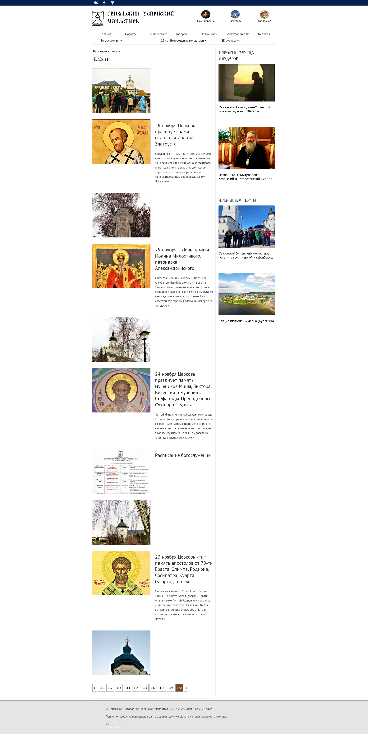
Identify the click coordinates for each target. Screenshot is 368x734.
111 (101, 688)
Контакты (263, 34)
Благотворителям (237, 34)
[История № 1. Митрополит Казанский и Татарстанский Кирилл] (247, 148)
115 (136, 688)
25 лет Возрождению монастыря (182, 40)
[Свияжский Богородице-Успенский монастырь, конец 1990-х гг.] (247, 82)
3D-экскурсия (231, 40)
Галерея (181, 34)
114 (127, 688)
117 (153, 688)
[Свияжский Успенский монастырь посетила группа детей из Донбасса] (247, 226)
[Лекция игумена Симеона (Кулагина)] (247, 294)
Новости (130, 34)
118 (162, 688)
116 (144, 688)
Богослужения (109, 40)
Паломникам (209, 34)
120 (179, 688)
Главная (105, 34)
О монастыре (159, 34)
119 (170, 688)
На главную (100, 51)
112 (110, 688)
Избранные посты (237, 200)
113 (119, 688)
